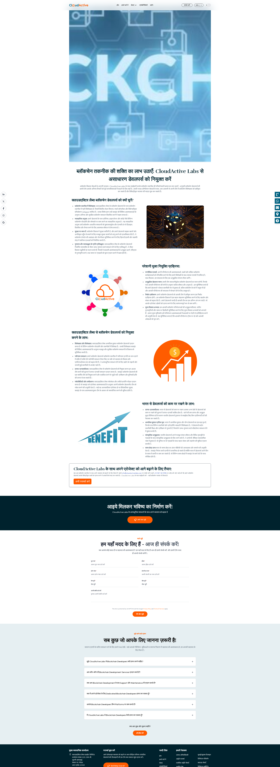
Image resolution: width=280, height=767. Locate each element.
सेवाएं (132, 5)
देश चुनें (93, 581)
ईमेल (143, 561)
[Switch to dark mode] (208, 5)
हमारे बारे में (125, 5)
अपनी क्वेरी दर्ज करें (96, 591)
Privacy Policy (147, 609)
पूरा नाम (93, 561)
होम (118, 5)
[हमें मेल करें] (277, 207)
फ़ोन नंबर (93, 571)
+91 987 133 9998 (160, 473)
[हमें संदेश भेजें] (277, 201)
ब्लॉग (151, 5)
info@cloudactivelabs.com (132, 473)
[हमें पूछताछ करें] (277, 220)
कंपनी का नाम (145, 571)
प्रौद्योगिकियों (143, 5)
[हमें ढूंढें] (277, 214)
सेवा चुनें (144, 581)
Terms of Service (159, 609)
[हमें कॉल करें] (277, 194)
